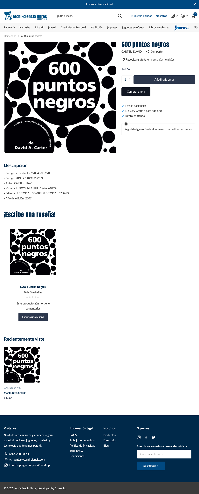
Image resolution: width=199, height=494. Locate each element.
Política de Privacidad (82, 445)
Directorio (109, 440)
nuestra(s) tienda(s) (162, 59)
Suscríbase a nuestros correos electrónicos (162, 446)
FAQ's (73, 435)
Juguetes (112, 27)
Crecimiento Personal (73, 27)
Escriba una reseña (33, 317)
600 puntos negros (15, 392)
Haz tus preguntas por (29, 465)
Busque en (119, 16)
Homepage (10, 35)
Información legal (81, 428)
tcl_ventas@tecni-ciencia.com (27, 459)
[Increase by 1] (130, 76)
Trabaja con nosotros (82, 440)
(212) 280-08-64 (19, 454)
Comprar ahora (136, 91)
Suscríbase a (151, 465)
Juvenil (52, 27)
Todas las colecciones (9, 27)
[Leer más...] (174, 15)
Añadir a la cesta (164, 79)
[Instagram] (139, 437)
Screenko (60, 488)
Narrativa (24, 27)
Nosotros (161, 15)
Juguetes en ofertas (133, 27)
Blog (106, 445)
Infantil (39, 27)
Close (194, 4)
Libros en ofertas (159, 27)
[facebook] (146, 437)
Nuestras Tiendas (141, 15)
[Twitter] (153, 437)
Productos (109, 435)
